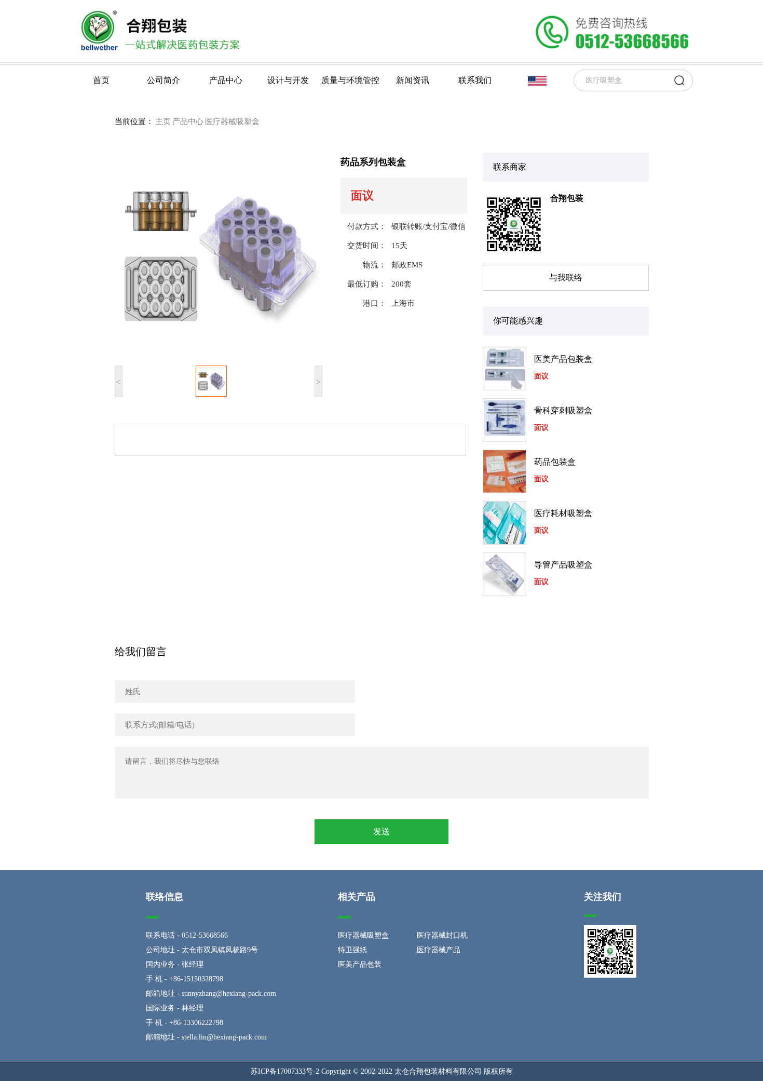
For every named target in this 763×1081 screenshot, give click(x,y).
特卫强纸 (352, 950)
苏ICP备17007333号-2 (285, 1071)
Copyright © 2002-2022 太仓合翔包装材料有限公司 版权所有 (417, 1071)
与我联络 (565, 277)
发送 (381, 831)
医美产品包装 (360, 964)
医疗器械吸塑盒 (232, 121)
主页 (163, 121)
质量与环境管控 (350, 80)
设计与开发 (288, 80)
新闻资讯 (412, 80)
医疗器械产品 (438, 950)
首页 (101, 80)
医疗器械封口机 (442, 935)
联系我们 (475, 80)
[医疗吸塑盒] (158, 30)
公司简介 (163, 80)
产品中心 (225, 80)
